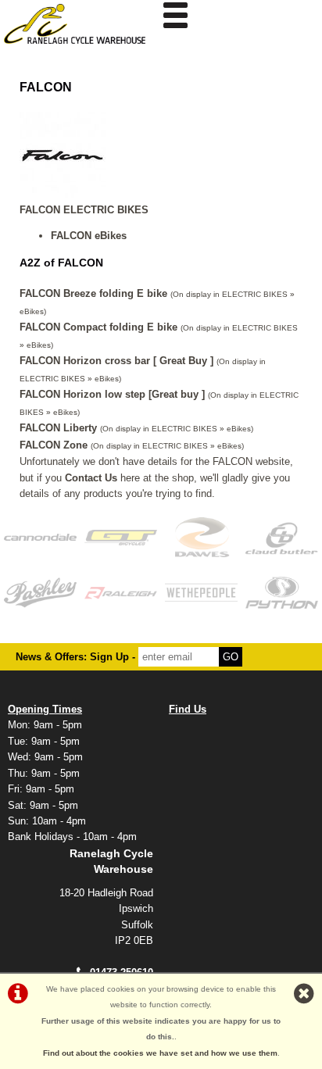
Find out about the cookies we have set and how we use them (160, 1053)
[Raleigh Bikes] (120, 592)
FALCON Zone (54, 445)
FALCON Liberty (58, 428)
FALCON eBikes (89, 235)
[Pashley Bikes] (40, 592)
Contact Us (91, 478)
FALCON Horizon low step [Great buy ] (112, 394)
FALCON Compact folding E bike (98, 327)
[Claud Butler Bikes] (281, 536)
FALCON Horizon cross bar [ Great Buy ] (116, 360)
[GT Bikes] (120, 536)
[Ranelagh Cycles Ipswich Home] (80, 48)
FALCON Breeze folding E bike (93, 293)
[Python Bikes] (281, 592)
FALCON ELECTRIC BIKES (84, 210)
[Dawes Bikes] (201, 536)
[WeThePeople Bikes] (201, 592)
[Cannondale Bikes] (40, 536)
